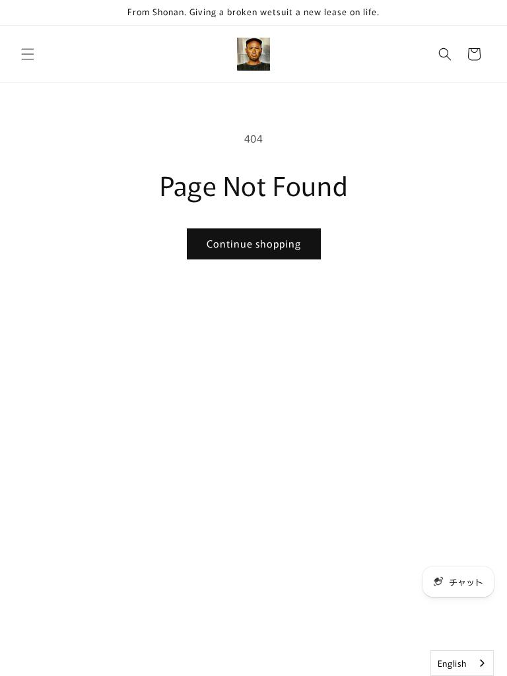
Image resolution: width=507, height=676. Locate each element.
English (452, 663)
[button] (27, 54)
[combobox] (462, 663)
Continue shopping (254, 243)
